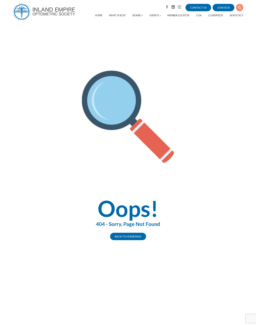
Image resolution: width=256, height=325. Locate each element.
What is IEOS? (117, 15)
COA (198, 15)
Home (98, 15)
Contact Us (198, 7)
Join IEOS (223, 7)
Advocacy (236, 15)
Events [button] (154, 15)
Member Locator (178, 15)
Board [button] (137, 15)
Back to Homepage (128, 236)
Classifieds (215, 15)
